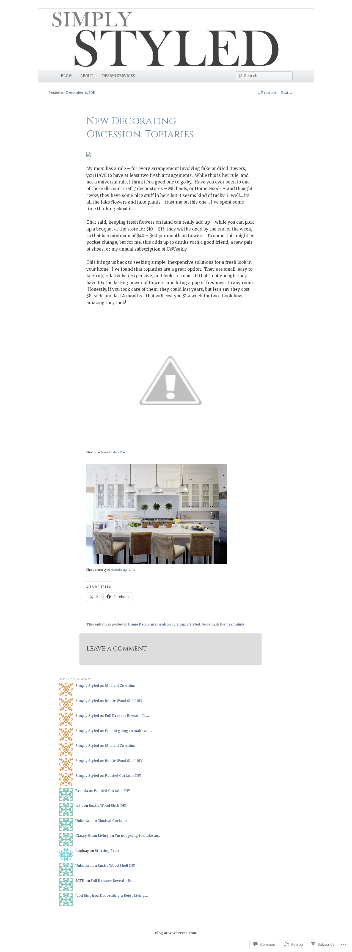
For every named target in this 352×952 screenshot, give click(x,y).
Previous (267, 92)
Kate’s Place (119, 452)
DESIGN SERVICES (118, 75)
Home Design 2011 (123, 570)
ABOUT (87, 75)
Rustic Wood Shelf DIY (123, 701)
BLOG (66, 75)
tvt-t (79, 805)
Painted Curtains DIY (123, 775)
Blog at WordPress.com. (176, 933)
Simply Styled (188, 624)
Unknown (83, 821)
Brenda (81, 791)
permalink (235, 624)
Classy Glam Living (92, 835)
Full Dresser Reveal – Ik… (127, 716)
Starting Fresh (107, 851)
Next (287, 92)
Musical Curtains (120, 686)
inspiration (161, 624)
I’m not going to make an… (128, 731)
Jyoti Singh (84, 895)
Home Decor (138, 624)
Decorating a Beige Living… (124, 895)
